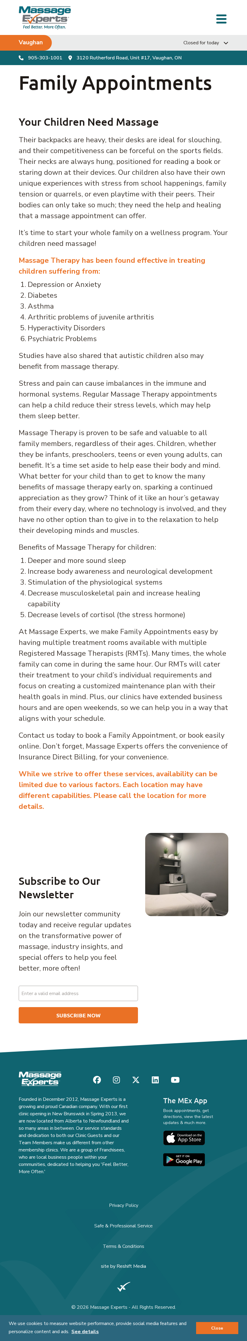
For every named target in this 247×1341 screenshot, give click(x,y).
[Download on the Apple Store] (184, 1138)
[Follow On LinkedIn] (155, 1080)
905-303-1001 (45, 57)
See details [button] (85, 1331)
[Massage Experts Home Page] (45, 17)
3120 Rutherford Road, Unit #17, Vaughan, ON (129, 57)
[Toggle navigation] (222, 18)
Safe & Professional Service (123, 1226)
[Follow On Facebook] (97, 1080)
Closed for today (201, 42)
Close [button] (217, 1328)
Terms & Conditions (123, 1246)
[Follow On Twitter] (136, 1080)
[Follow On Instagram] (116, 1080)
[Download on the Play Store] (184, 1159)
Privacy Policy (123, 1205)
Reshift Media (131, 1266)
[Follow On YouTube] (175, 1080)
